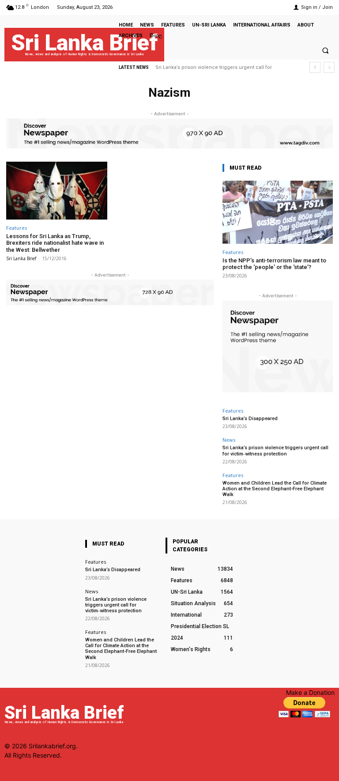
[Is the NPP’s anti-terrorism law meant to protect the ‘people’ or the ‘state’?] (277, 212)
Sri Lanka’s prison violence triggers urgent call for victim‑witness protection (275, 450)
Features (16, 227)
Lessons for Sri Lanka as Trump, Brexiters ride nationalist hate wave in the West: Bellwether (55, 243)
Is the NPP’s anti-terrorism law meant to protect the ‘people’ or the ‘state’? (274, 264)
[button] (325, 50)
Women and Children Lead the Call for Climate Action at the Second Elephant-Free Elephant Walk (274, 488)
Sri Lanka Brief (21, 258)
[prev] (314, 67)
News (228, 439)
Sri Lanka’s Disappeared (250, 418)
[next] (329, 67)
